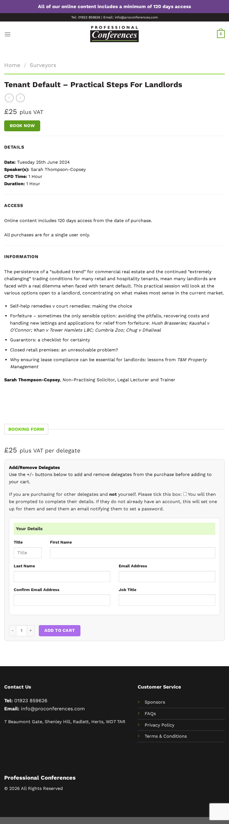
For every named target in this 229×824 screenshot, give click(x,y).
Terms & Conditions (166, 736)
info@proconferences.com (53, 708)
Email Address (133, 566)
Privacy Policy (159, 725)
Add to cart (59, 630)
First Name (61, 542)
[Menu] (7, 34)
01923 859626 (30, 700)
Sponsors (155, 702)
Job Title (127, 589)
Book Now (22, 125)
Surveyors (43, 65)
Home (12, 65)
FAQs (150, 713)
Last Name (24, 566)
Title (18, 542)
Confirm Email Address (36, 589)
